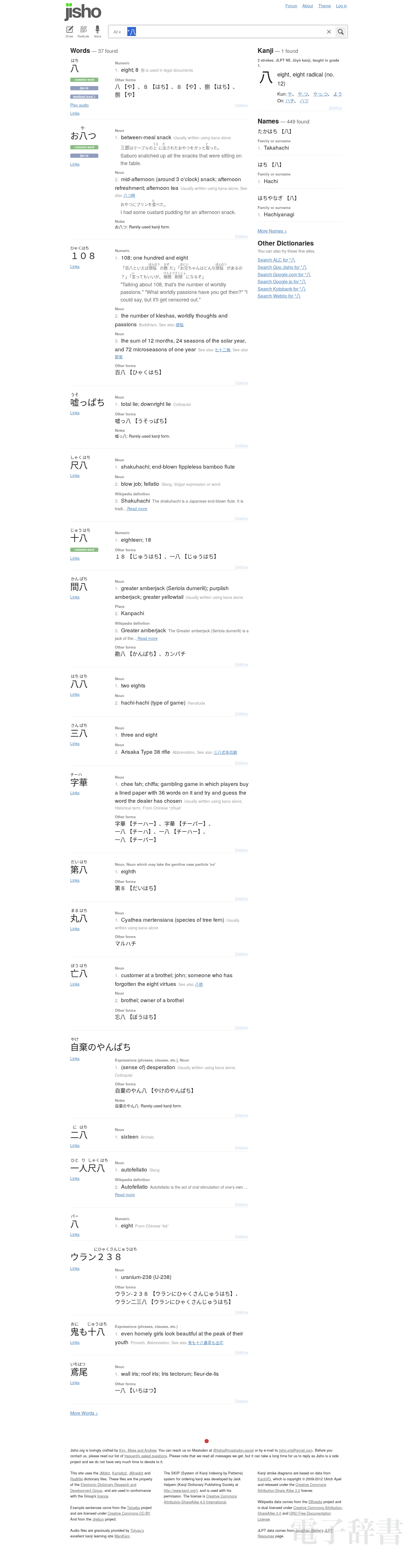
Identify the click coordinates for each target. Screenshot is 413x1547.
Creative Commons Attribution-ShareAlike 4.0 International (200, 1498)
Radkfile (76, 1478)
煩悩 (179, 324)
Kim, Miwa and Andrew (137, 1450)
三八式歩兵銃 (225, 752)
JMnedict (136, 1473)
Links (75, 113)
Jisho (82, 12)
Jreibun (98, 1519)
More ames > (272, 231)
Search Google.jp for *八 (282, 281)
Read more (136, 508)
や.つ (303, 94)
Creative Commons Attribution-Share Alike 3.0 (292, 1487)
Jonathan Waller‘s (309, 1530)
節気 (119, 356)
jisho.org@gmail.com (296, 1450)
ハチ (289, 101)
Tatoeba (133, 1507)
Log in (341, 5)
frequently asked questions (145, 1455)
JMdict (104, 1473)
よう (337, 94)
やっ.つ (320, 94)
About (307, 5)
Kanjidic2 (119, 1473)
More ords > (84, 1413)
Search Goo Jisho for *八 (282, 267)
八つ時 (129, 195)
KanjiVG (264, 1478)
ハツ (304, 101)
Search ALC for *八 (276, 260)
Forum (291, 5)
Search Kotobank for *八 (282, 288)
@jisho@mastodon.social (233, 1450)
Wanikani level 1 (84, 96)
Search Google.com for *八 (284, 274)
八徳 (199, 984)
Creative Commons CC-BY (129, 1513)
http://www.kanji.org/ (180, 1490)
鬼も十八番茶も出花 (205, 1342)
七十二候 (222, 349)
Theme (324, 5)
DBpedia (315, 1501)
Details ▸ (241, 104)
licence (102, 1496)
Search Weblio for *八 (279, 296)
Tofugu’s (137, 1530)
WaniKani (122, 1536)
